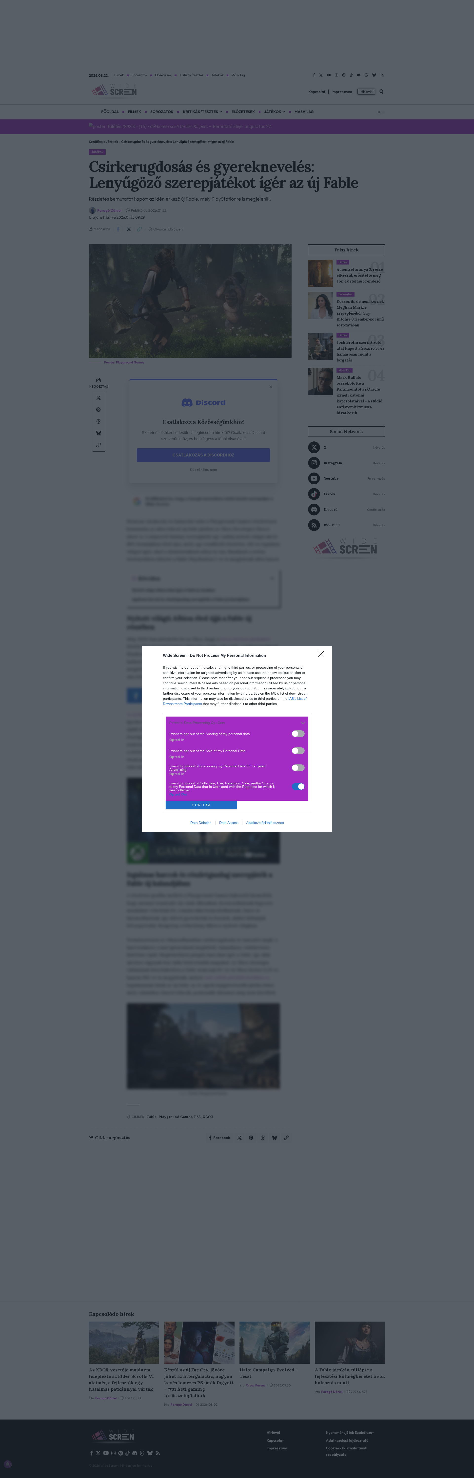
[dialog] (237, 739)
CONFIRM (201, 805)
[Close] (322, 656)
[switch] (298, 733)
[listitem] (237, 722)
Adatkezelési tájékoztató (265, 823)
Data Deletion (201, 823)
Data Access (228, 823)
